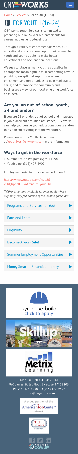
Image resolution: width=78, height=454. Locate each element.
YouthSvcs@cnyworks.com (25, 141)
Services (21, 15)
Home (8, 15)
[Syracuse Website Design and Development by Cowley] (39, 448)
